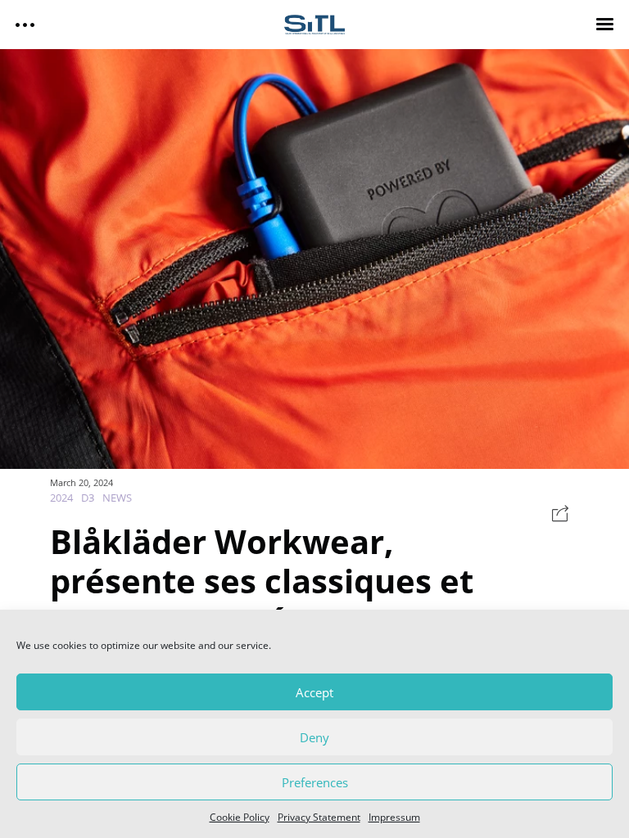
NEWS (117, 497)
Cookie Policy (239, 817)
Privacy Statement (319, 817)
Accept (314, 692)
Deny (314, 737)
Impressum (394, 817)
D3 (87, 497)
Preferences (315, 782)
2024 (61, 497)
